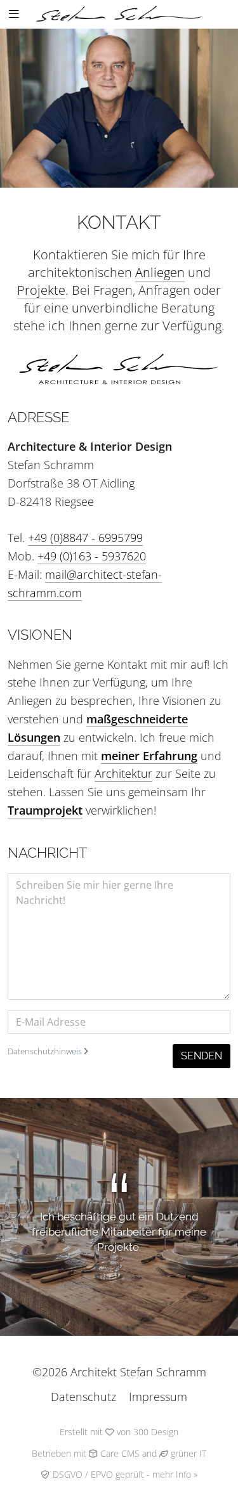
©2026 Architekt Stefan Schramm (119, 1371)
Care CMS (119, 1453)
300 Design (155, 1432)
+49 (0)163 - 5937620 (91, 556)
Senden (201, 1056)
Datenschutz (83, 1396)
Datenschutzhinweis (46, 1051)
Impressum (158, 1396)
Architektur (123, 773)
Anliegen (160, 272)
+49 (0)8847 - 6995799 (85, 537)
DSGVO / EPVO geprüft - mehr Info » (123, 1474)
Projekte (41, 290)
